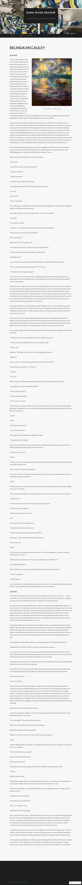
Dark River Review (41, 12)
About (14, 35)
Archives (30, 35)
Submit (21, 35)
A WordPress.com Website (19, 882)
